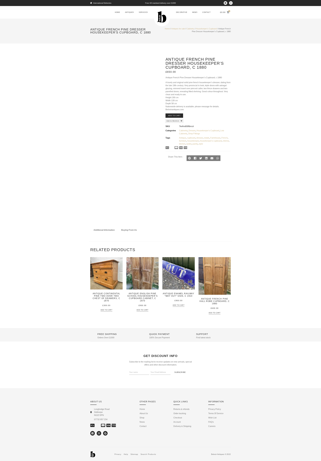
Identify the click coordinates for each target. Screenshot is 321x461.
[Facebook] (225, 3)
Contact (206, 12)
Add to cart (174, 115)
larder (188, 144)
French (224, 138)
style (201, 144)
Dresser (192, 131)
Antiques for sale (178, 29)
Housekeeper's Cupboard (206, 29)
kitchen (182, 144)
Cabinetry (190, 29)
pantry (195, 144)
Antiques (129, 12)
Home (117, 12)
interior (226, 141)
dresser (199, 138)
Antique (182, 138)
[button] (189, 158)
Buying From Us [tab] (129, 230)
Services (143, 12)
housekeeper (193, 141)
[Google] (105, 433)
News (194, 12)
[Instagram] (231, 3)
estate (206, 138)
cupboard (191, 138)
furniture (182, 141)
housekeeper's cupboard (211, 141)
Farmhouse (215, 138)
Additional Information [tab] (104, 230)
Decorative (181, 12)
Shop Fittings (194, 134)
